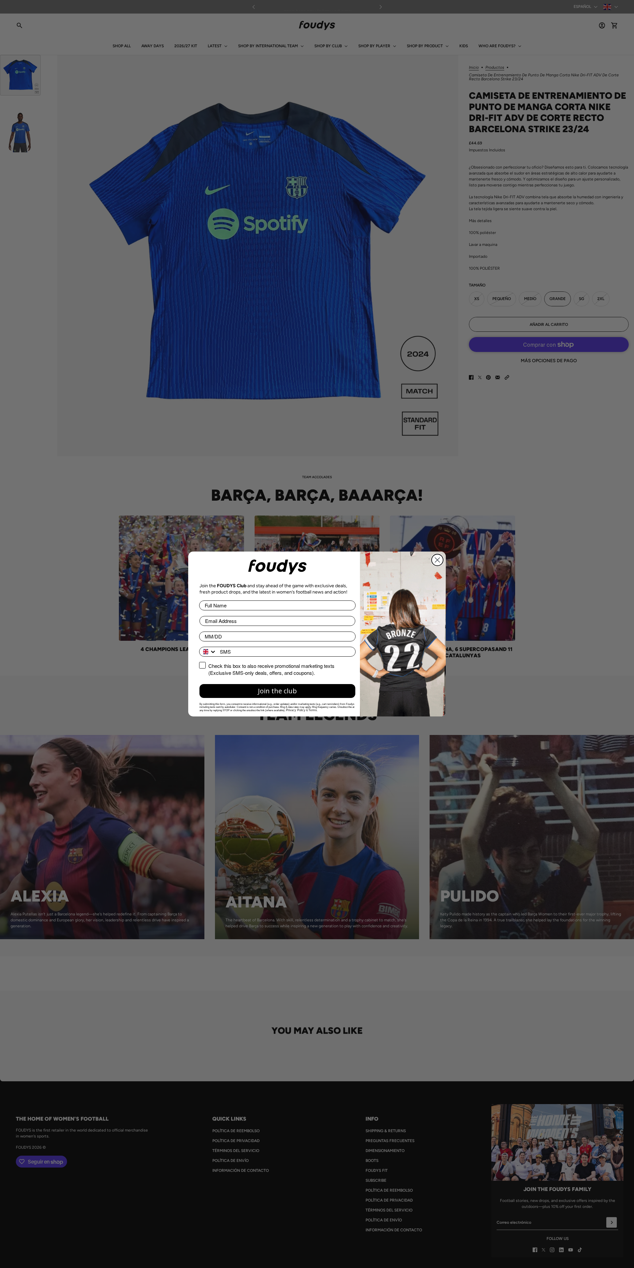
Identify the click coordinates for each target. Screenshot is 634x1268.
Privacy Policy (295, 710)
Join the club (277, 690)
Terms (312, 710)
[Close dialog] (437, 560)
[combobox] (208, 651)
